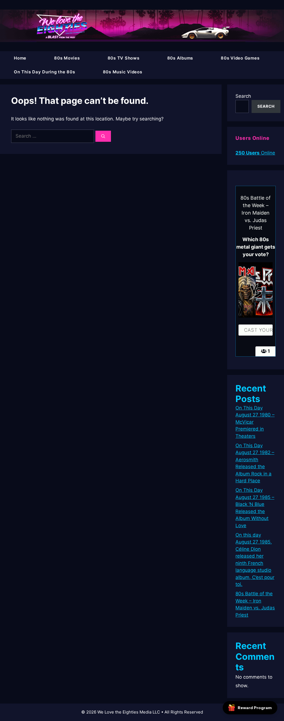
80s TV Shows (124, 58)
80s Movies (67, 58)
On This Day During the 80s (44, 71)
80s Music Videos (122, 71)
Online (255, 153)
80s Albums (180, 58)
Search (243, 96)
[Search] (103, 136)
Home (20, 58)
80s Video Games (240, 58)
